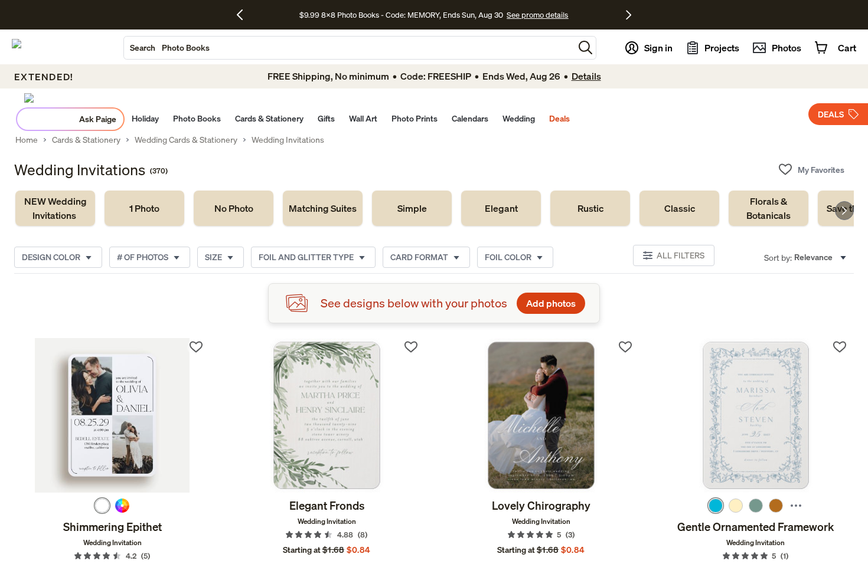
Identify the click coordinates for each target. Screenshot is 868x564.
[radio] (102, 505)
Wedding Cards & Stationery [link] (186, 140)
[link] (55, 208)
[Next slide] (844, 210)
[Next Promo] (628, 14)
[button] (585, 47)
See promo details (537, 14)
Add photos (551, 303)
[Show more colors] (796, 505)
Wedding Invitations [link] (288, 140)
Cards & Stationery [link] (86, 140)
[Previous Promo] (244, 14)
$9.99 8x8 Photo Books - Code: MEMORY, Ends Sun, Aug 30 (401, 14)
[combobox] (349, 48)
